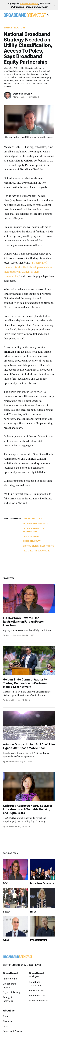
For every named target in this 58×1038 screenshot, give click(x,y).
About (6, 1016)
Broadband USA (37, 995)
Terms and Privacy (12, 1031)
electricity (47, 546)
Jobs (5, 1026)
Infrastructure (15, 27)
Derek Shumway (22, 93)
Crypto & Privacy (11, 992)
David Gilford (31, 536)
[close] (54, 5)
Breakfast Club (36, 990)
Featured (28, 551)
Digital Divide (31, 546)
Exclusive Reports (38, 1000)
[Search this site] (48, 15)
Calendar (7, 1021)
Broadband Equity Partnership (33, 529)
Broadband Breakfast (35, 523)
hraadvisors (42, 551)
